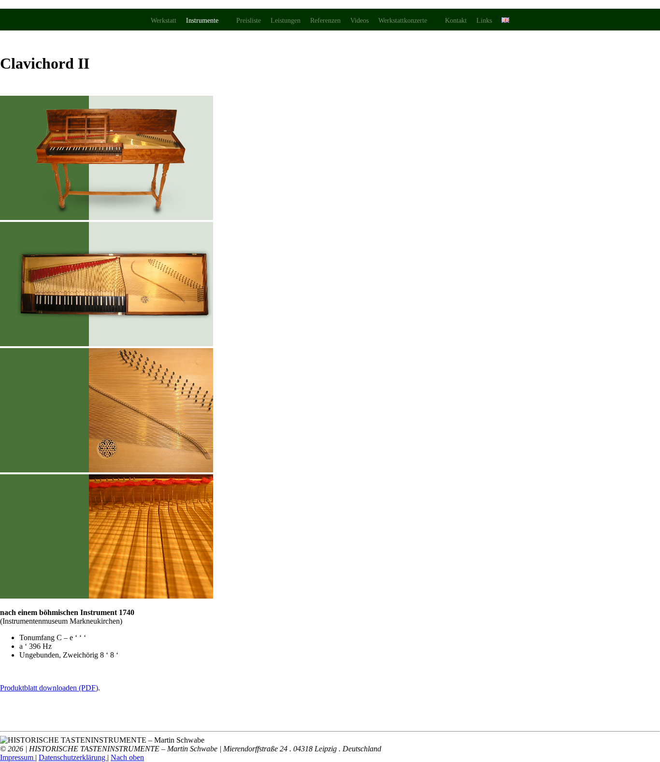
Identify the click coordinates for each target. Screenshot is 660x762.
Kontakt (456, 20)
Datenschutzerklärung (73, 757)
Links (484, 20)
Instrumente (202, 20)
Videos (359, 20)
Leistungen (286, 20)
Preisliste (248, 20)
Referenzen (325, 20)
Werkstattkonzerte (402, 20)
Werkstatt (163, 20)
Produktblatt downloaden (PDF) (49, 688)
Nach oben (127, 757)
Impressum (17, 757)
